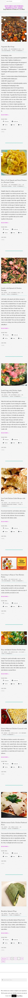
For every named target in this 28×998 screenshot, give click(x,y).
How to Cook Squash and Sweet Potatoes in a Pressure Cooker (14, 181)
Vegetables (5, 396)
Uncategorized (6, 50)
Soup (22, 652)
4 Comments (13, 294)
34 (22, 958)
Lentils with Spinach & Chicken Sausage (11, 289)
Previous (4, 958)
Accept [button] (14, 996)
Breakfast (5, 915)
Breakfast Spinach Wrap (8, 911)
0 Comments (19, 50)
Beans (3, 294)
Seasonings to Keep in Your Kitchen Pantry (12, 576)
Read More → (5, 115)
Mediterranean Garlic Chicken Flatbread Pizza (14, 823)
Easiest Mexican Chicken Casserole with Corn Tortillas (14, 729)
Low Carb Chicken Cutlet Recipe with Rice (13, 499)
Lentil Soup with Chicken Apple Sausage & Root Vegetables (11, 391)
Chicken (4, 504)
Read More (19, 996)
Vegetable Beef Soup (7, 47)
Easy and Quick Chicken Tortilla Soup (13, 650)
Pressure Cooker (6, 186)
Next (3, 961)
